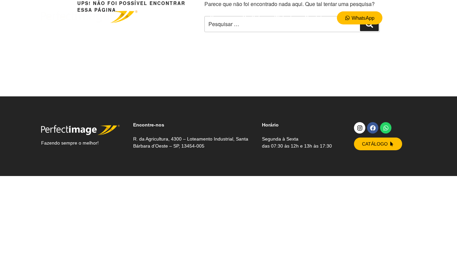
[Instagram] (359, 128)
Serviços (221, 17)
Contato (315, 17)
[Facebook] (372, 128)
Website (284, 17)
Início (193, 17)
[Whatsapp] (385, 128)
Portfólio (253, 17)
